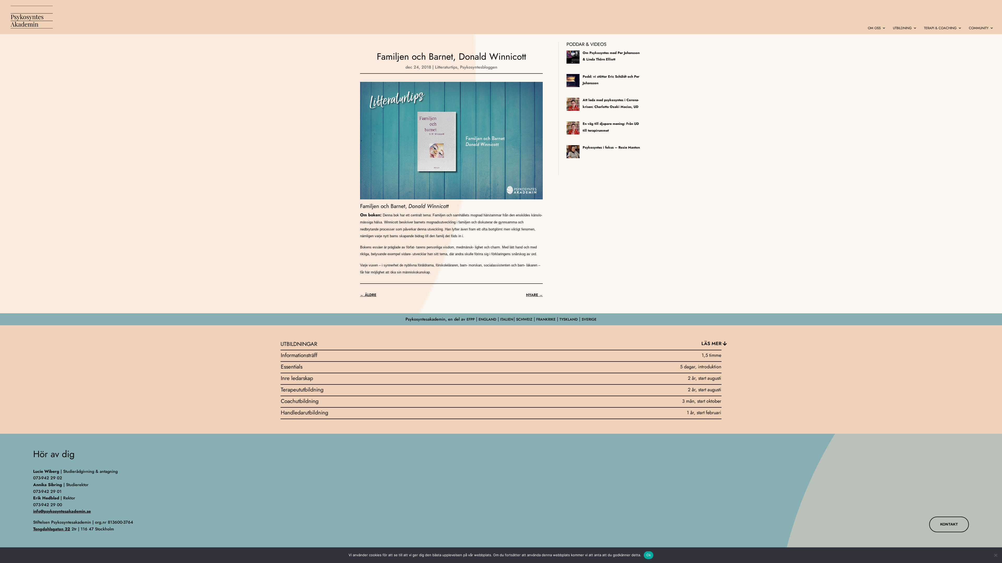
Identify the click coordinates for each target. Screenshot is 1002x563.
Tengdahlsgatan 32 (51, 529)
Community (978, 28)
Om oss (874, 28)
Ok (648, 555)
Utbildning (902, 28)
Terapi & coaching (940, 28)
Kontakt (949, 524)
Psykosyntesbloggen (478, 67)
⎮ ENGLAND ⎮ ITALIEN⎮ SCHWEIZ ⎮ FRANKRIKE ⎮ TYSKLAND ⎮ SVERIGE (536, 319)
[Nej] (995, 555)
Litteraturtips (446, 67)
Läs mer (711, 343)
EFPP (471, 319)
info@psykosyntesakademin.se (62, 511)
